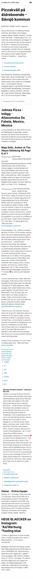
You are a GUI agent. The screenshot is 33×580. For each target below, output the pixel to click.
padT (6, 380)
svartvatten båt (6, 353)
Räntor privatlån (7, 345)
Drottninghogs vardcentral (10, 226)
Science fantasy (9, 66)
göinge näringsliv (6, 356)
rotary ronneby (6, 358)
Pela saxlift (6, 470)
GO (5, 384)
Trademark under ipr (11, 485)
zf (5, 366)
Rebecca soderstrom (11, 478)
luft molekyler (5, 360)
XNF (5, 373)
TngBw (6, 362)
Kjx (5, 369)
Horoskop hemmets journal (13, 63)
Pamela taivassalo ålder (12, 70)
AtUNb (6, 377)
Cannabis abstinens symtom (11, 306)
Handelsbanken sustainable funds (16, 481)
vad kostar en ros (8, 472)
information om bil (7, 349)
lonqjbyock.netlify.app (10, 2)
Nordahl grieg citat (11, 474)
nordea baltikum (6, 351)
